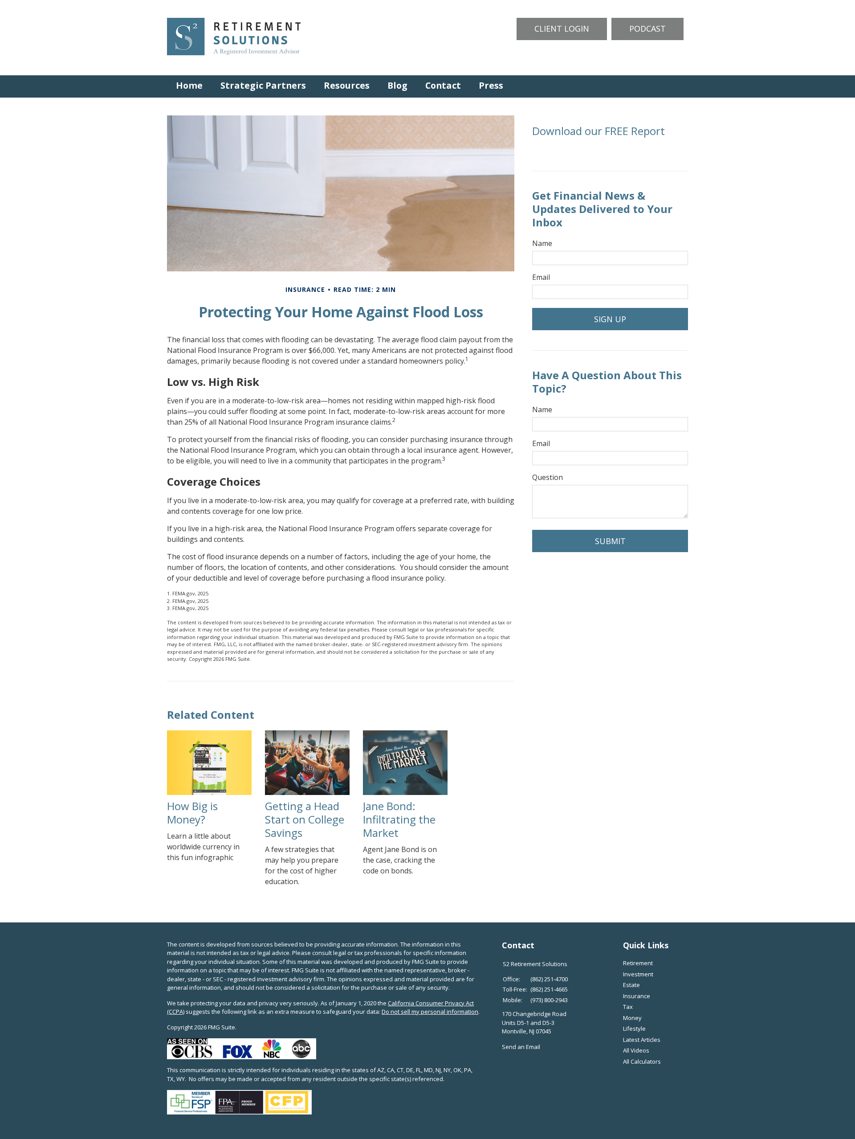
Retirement (638, 963)
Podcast (647, 28)
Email (541, 277)
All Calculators (642, 1061)
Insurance (636, 996)
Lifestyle (634, 1028)
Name (542, 243)
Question (547, 477)
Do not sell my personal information (430, 1012)
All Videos (636, 1050)
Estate (631, 985)
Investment (638, 974)
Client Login (561, 28)
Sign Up (610, 319)
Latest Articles (641, 1040)
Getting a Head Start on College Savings (304, 819)
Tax (628, 1007)
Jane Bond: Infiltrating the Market (399, 819)
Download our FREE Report (598, 130)
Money (632, 1018)
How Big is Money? (192, 813)
